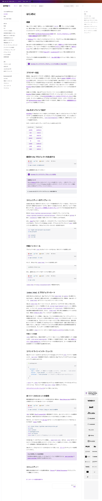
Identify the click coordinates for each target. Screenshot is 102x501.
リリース (62, 447)
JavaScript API (55, 52)
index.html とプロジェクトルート (91, 26)
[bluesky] (86, 6)
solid (30, 146)
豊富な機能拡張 (33, 36)
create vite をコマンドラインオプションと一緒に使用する (43, 191)
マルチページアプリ (58, 330)
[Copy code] (74, 165)
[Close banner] (100, 1)
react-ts (39, 135)
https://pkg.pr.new (65, 399)
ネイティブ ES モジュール (64, 34)
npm (31, 161)
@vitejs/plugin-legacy (35, 100)
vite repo (44, 420)
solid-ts (39, 146)
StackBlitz (29, 113)
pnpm (42, 161)
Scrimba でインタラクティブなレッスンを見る (43, 174)
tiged (31, 221)
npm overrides (69, 456)
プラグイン (58, 46)
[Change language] (82, 6)
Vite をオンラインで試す (89, 18)
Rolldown (30, 39)
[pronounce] (60, 26)
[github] (97, 6)
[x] (92, 6)
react (30, 135)
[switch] (77, 6)
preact (30, 138)
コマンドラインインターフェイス (91, 28)
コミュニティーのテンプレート (91, 22)
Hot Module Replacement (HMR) (44, 34)
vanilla (30, 130)
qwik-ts (39, 149)
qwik (30, 149)
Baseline (28, 86)
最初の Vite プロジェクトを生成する (91, 20)
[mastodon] (89, 6)
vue (31, 132)
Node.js (34, 182)
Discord (52, 470)
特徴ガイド (61, 44)
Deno (54, 161)
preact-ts (38, 138)
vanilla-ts (38, 130)
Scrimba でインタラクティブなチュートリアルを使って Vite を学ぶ (49, 64)
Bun (48, 161)
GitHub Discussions (61, 470)
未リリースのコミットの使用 (90, 30)
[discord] (95, 6)
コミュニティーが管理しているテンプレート (46, 208)
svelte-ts (39, 143)
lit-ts (39, 140)
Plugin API (46, 52)
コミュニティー (87, 32)
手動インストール (88, 24)
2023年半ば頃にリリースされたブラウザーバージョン (58, 96)
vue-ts (39, 132)
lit (30, 140)
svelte (30, 143)
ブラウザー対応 (87, 16)
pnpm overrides (32, 458)
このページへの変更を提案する (35, 479)
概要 (85, 14)
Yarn (36, 161)
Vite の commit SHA (40, 414)
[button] (11, 11)
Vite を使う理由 (55, 57)
